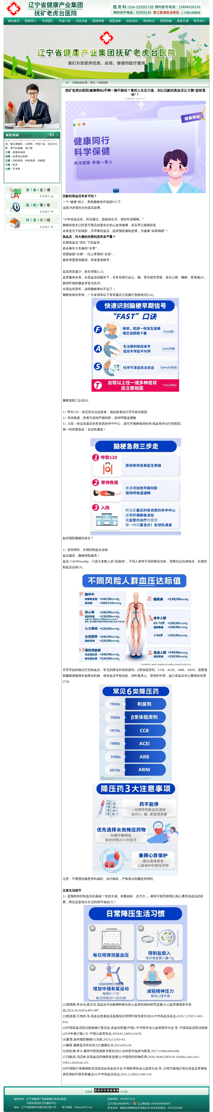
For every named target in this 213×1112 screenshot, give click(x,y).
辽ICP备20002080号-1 (119, 1103)
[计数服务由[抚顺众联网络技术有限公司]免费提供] (106, 1091)
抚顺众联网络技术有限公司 (135, 1107)
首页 (92, 82)
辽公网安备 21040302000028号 (154, 1103)
